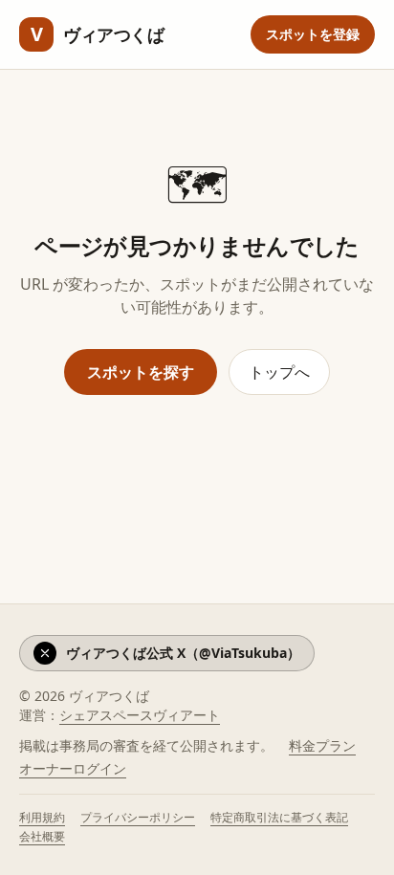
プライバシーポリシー (137, 817)
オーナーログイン (72, 768)
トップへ (279, 372)
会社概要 (42, 836)
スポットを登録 (313, 34)
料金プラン (322, 745)
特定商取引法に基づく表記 (279, 817)
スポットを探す (140, 372)
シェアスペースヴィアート (139, 715)
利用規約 (42, 817)
